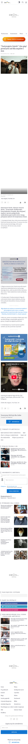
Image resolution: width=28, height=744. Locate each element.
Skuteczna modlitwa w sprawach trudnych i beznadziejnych (6, 507)
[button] (19, 2)
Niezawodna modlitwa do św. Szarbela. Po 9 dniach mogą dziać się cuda (6, 530)
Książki (12, 628)
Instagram (17, 719)
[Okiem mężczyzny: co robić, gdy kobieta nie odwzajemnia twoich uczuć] (5, 641)
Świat (2, 687)
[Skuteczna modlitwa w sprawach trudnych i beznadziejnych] (20, 509)
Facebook (11, 719)
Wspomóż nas (15, 421)
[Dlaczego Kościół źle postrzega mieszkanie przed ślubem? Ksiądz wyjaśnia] (5, 621)
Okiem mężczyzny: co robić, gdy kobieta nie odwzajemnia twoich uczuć (19, 640)
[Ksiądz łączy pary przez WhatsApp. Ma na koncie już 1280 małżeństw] (5, 451)
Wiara (21, 33)
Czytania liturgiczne (6, 701)
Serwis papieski (5, 698)
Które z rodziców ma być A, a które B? (18, 646)
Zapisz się (14, 732)
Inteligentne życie (19, 690)
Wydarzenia (4, 33)
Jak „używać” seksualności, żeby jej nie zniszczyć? (19, 626)
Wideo (15, 695)
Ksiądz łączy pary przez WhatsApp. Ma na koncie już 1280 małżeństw (18, 450)
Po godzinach (4, 690)
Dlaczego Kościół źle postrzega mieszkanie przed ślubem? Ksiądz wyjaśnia (19, 620)
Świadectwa (17, 704)
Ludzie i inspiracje (19, 707)
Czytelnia (16, 692)
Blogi (2, 695)
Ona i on (12, 53)
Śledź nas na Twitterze (10, 606)
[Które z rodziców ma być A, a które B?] (5, 648)
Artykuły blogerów (6, 704)
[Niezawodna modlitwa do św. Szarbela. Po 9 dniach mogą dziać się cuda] (20, 532)
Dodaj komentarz (14, 491)
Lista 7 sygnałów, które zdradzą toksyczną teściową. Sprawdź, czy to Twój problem (18, 633)
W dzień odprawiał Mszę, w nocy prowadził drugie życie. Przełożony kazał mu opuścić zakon (5, 520)
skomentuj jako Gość (12, 486)
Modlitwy (3, 712)
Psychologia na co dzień (7, 707)
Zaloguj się (3, 486)
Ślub (2, 710)
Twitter (14, 719)
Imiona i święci (18, 710)
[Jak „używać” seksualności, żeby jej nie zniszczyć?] (5, 628)
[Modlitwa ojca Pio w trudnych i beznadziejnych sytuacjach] (20, 543)
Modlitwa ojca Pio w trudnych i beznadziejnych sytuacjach (6, 541)
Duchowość (17, 698)
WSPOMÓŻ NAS (15, 742)
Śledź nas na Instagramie (11, 610)
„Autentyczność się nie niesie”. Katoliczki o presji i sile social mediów (6, 553)
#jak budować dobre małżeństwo (11, 433)
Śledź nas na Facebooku (11, 603)
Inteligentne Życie (5, 53)
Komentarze (13, 33)
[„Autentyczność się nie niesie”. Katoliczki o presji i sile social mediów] (20, 555)
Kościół (3, 692)
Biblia (15, 701)
